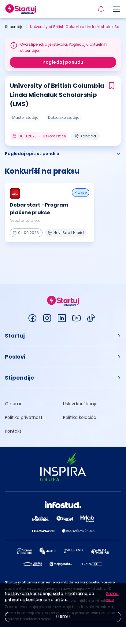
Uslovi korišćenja (80, 404)
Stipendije (14, 26)
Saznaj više (113, 596)
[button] (63, 335)
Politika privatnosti (24, 417)
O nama (14, 404)
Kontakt (13, 431)
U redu (63, 616)
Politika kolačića (79, 417)
